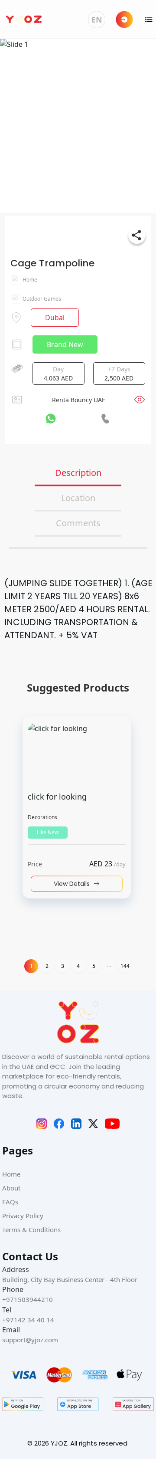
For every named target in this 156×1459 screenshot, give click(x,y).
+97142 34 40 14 (28, 1319)
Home (11, 1174)
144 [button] (125, 966)
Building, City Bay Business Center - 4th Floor (69, 1279)
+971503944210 (27, 1299)
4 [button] (78, 966)
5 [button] (93, 966)
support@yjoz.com (30, 1339)
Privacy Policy (22, 1215)
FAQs (10, 1201)
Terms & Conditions (31, 1229)
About (11, 1188)
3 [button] (62, 966)
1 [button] (31, 966)
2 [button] (47, 966)
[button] (109, 966)
